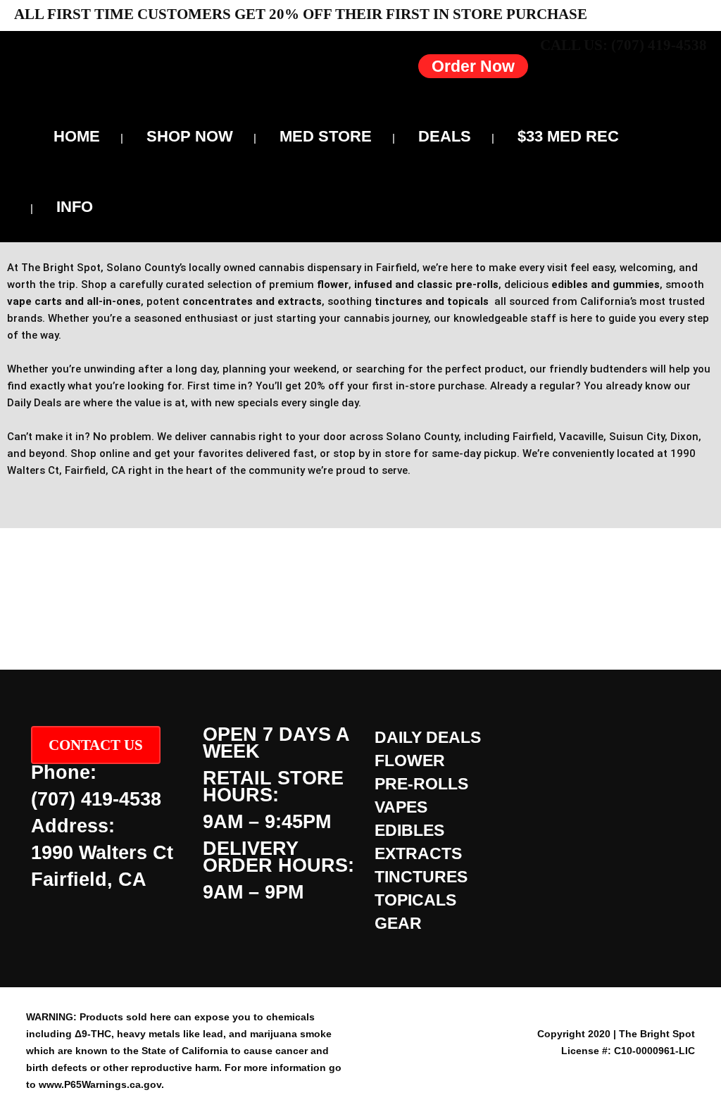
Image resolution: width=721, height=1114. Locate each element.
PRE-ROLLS (421, 784)
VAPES (401, 807)
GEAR (398, 923)
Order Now (473, 66)
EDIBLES (409, 830)
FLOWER (410, 760)
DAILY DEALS (428, 737)
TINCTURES (421, 877)
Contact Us (96, 745)
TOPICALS (415, 900)
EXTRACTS (418, 853)
